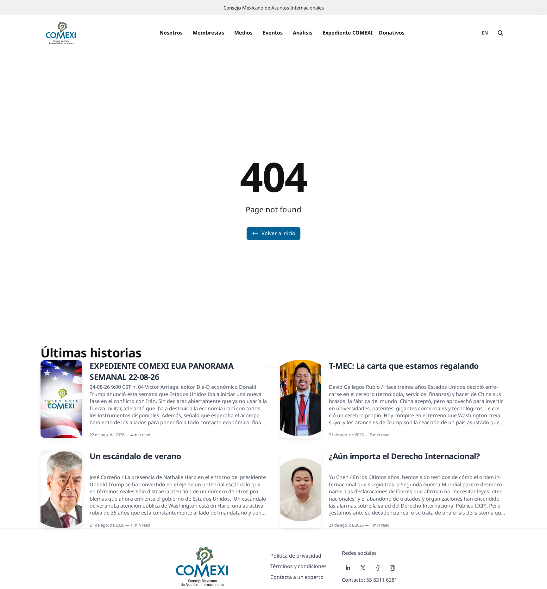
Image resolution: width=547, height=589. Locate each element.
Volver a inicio (278, 233)
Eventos (273, 32)
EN (485, 33)
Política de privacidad (295, 555)
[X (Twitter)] (363, 568)
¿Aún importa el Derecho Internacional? (404, 456)
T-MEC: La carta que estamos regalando (404, 365)
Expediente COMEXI (348, 32)
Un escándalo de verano (135, 456)
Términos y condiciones (298, 566)
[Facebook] (377, 568)
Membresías (208, 32)
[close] (539, 8)
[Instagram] (392, 568)
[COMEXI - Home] (61, 33)
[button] (171, 33)
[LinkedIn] (348, 568)
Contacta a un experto (297, 576)
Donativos (392, 32)
